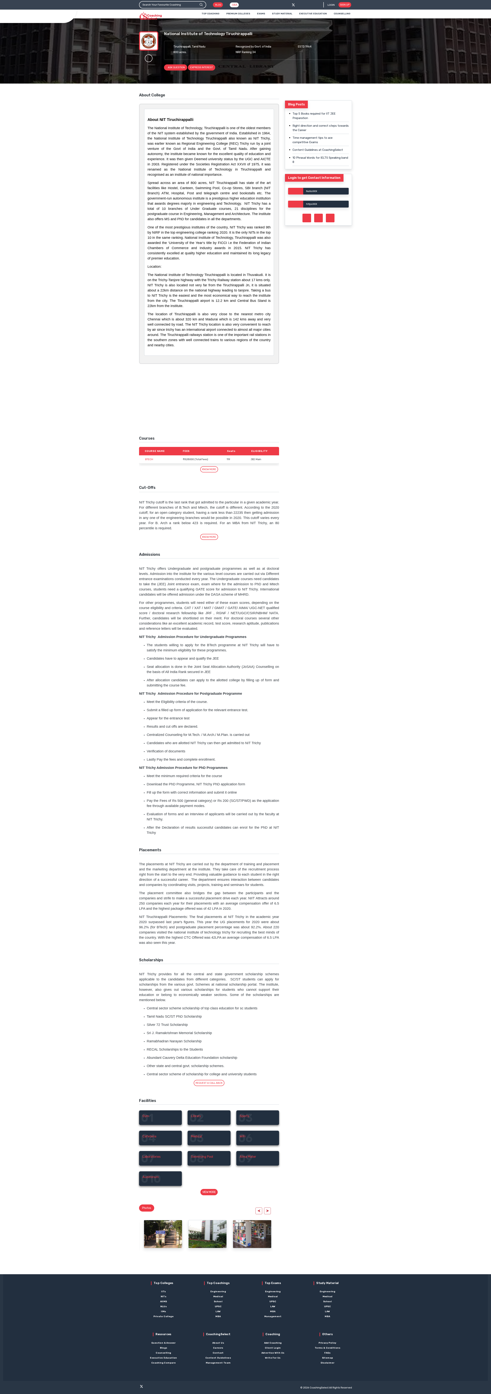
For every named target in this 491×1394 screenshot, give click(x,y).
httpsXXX (311, 204)
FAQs (327, 1352)
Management (272, 1316)
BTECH (149, 459)
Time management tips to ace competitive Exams (312, 140)
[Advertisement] (209, 400)
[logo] (150, 16)
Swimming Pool (202, 1156)
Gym (146, 1116)
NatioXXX (311, 191)
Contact (218, 1352)
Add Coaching (273, 1342)
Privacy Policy (327, 1342)
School (218, 1301)
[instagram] (156, 1388)
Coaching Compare (163, 1362)
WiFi (243, 1136)
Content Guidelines (218, 1357)
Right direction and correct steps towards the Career (320, 128)
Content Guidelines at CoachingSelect (317, 150)
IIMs (163, 1311)
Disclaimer (327, 1362)
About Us (218, 1342)
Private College (163, 1316)
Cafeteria (149, 1136)
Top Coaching (210, 13)
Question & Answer (163, 1342)
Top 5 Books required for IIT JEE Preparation (313, 116)
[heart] (148, 58)
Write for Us (273, 1357)
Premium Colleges (238, 13)
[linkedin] (171, 1388)
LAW (218, 1311)
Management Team (218, 1362)
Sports (244, 1116)
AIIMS (163, 1301)
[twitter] (293, 4)
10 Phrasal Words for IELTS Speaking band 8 (320, 160)
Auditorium (151, 1177)
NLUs (163, 1306)
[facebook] (299, 4)
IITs (163, 1291)
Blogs (163, 1347)
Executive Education (313, 13)
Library (196, 1116)
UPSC (218, 1306)
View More (209, 1192)
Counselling (342, 13)
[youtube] (163, 1388)
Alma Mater (248, 1156)
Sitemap (327, 1357)
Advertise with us (272, 1352)
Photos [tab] (146, 1208)
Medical (196, 1136)
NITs (163, 1296)
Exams (261, 13)
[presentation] (258, 1211)
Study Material (282, 13)
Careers (218, 1347)
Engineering (218, 1291)
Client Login (273, 1347)
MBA (218, 1316)
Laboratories (152, 1156)
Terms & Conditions (327, 1347)
